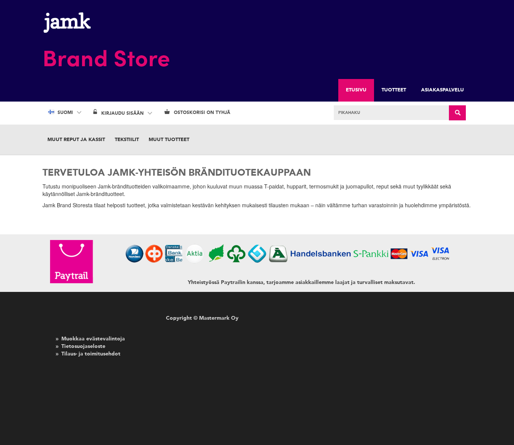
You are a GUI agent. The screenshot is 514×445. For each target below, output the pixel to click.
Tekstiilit (127, 139)
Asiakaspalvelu (442, 90)
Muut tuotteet (169, 139)
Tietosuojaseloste (83, 346)
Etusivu (356, 90)
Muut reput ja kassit (76, 139)
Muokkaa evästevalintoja (93, 339)
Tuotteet (394, 90)
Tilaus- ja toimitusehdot (90, 354)
